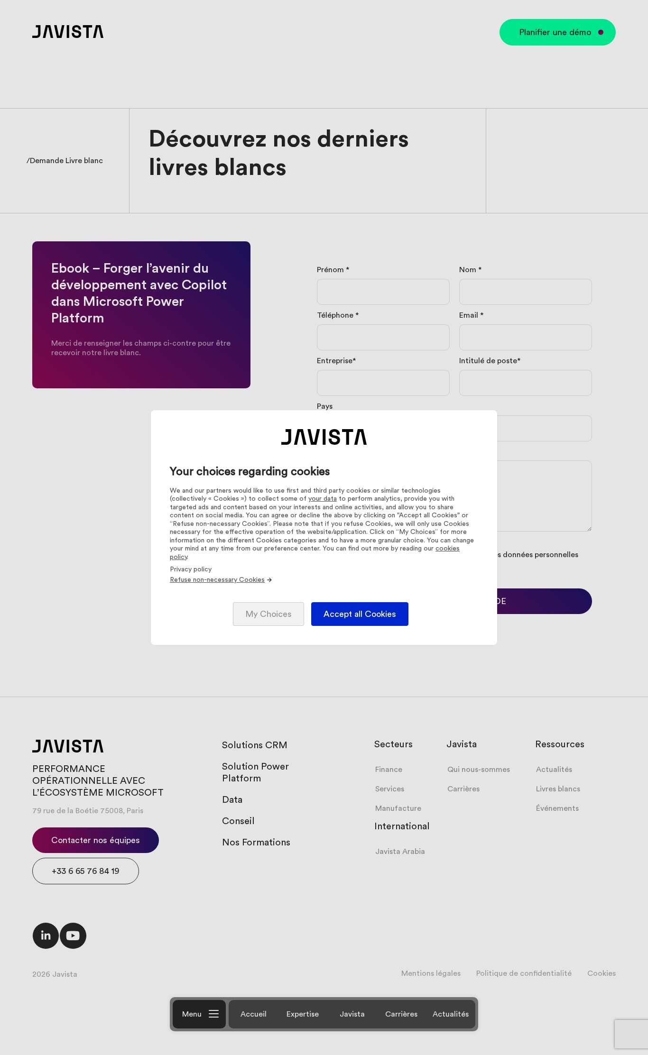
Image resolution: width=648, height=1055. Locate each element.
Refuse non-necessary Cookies (217, 580)
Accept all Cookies (360, 614)
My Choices (268, 614)
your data (322, 498)
